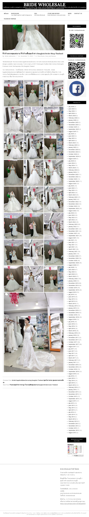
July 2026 (71, 106)
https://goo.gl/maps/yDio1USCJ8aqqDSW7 (73, 503)
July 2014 (71, 412)
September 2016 (74, 371)
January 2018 (72, 335)
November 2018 (73, 312)
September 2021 (74, 235)
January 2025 (72, 147)
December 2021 (73, 229)
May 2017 (72, 353)
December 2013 (73, 423)
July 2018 (71, 321)
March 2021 (72, 249)
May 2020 (72, 272)
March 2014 (72, 419)
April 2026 (72, 113)
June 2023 (72, 188)
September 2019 (74, 290)
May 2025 (72, 138)
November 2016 (73, 367)
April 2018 (72, 328)
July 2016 (71, 376)
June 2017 (72, 351)
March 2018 (72, 331)
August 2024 (72, 158)
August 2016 (72, 374)
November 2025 (73, 124)
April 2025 (72, 140)
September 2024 (74, 156)
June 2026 (72, 109)
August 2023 (72, 183)
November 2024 (73, 152)
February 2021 (73, 251)
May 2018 (72, 326)
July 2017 (71, 349)
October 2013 (73, 428)
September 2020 (74, 263)
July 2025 (71, 134)
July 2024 (71, 161)
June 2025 (72, 136)
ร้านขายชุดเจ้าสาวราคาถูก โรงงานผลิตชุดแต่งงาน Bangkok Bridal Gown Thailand (34, 385)
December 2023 (73, 174)
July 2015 (71, 403)
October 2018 (73, 315)
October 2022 (73, 206)
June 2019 (72, 297)
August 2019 (72, 292)
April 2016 (72, 383)
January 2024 (72, 172)
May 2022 (72, 217)
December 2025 (73, 122)
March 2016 (72, 385)
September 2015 (74, 398)
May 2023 (72, 190)
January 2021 (72, 254)
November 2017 (73, 340)
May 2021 (72, 244)
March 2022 (72, 222)
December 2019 (73, 283)
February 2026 (73, 118)
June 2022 (72, 215)
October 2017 (73, 342)
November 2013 (73, 426)
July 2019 (71, 294)
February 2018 (73, 333)
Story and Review (50, 56)
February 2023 (73, 197)
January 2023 (72, 199)
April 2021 (72, 247)
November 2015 (73, 394)
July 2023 (71, 186)
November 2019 (73, 285)
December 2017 (73, 337)
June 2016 (72, 378)
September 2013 (74, 430)
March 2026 (72, 115)
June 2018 (72, 324)
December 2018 (73, 310)
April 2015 (72, 410)
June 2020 (72, 269)
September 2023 (74, 181)
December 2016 (73, 364)
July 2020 (71, 267)
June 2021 (72, 242)
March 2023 (72, 195)
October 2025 (73, 127)
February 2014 (73, 421)
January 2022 (72, 226)
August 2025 (72, 131)
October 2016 (73, 369)
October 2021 (73, 233)
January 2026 (72, 120)
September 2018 (74, 317)
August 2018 (72, 319)
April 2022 (72, 220)
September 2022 (74, 208)
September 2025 (74, 129)
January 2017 (72, 362)
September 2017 (74, 344)
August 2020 (72, 265)
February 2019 (73, 306)
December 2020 (73, 256)
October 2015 (73, 396)
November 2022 (73, 204)
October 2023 (73, 179)
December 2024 (73, 149)
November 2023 (73, 177)
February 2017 (73, 360)
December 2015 (73, 392)
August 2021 (72, 238)
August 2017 (72, 346)
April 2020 (72, 274)
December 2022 (73, 201)
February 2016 (73, 387)
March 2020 (72, 276)
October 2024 (73, 154)
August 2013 (72, 432)
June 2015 (72, 405)
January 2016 (72, 389)
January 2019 (72, 308)
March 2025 (72, 143)
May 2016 (72, 380)
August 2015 (72, 401)
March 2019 (72, 303)
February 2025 (73, 145)
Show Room (41, 56)
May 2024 (72, 165)
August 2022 (72, 211)
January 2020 (72, 281)
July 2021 (71, 240)
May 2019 (72, 299)
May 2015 (72, 407)
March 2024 (72, 168)
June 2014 (72, 414)
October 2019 (73, 287)
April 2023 (72, 192)
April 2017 (72, 355)
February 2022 (73, 224)
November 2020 (73, 258)
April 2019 (72, 301)
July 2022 (71, 213)
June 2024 (72, 163)
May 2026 (72, 111)
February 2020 (73, 278)
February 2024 (73, 170)
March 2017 (72, 358)
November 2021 (73, 231)
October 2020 (73, 260)
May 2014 (72, 417)
